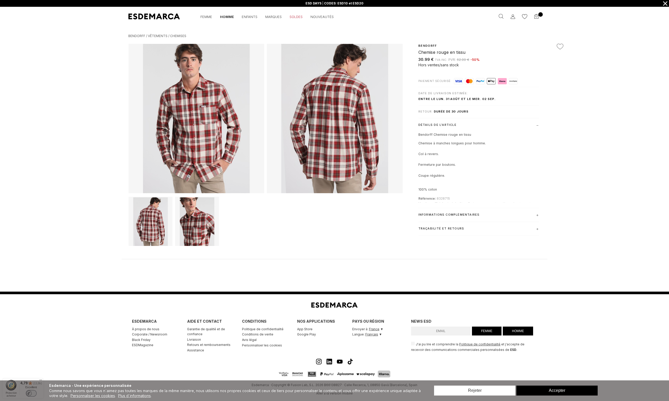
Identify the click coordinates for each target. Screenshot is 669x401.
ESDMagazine (142, 345)
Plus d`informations (134, 395)
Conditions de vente (257, 334)
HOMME (518, 331)
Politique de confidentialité (263, 329)
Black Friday (141, 340)
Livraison (194, 339)
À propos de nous (145, 329)
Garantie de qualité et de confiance (206, 331)
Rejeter (475, 390)
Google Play (306, 334)
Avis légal (249, 340)
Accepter (557, 390)
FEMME (486, 331)
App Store (305, 329)
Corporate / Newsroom (149, 334)
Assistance (195, 350)
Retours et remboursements (208, 345)
